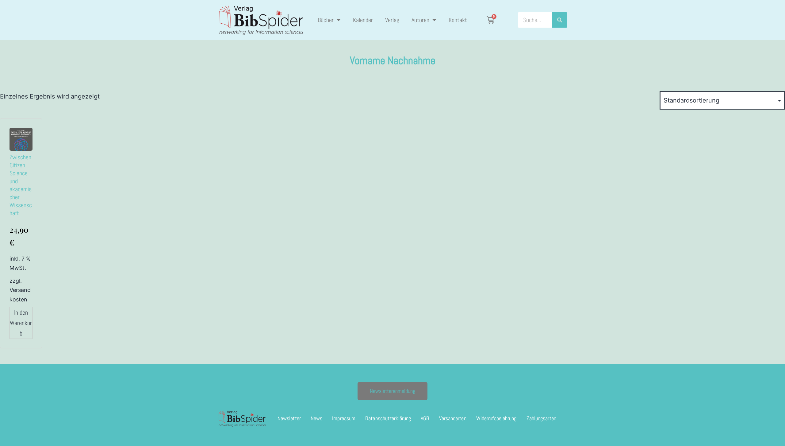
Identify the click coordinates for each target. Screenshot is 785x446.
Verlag (392, 20)
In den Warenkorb (21, 322)
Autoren (420, 20)
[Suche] (559, 20)
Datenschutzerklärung (388, 418)
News (316, 418)
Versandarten (452, 418)
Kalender (363, 20)
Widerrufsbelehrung (496, 418)
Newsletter (289, 418)
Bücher (326, 20)
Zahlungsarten (541, 418)
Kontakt (458, 20)
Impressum (343, 418)
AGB (425, 418)
